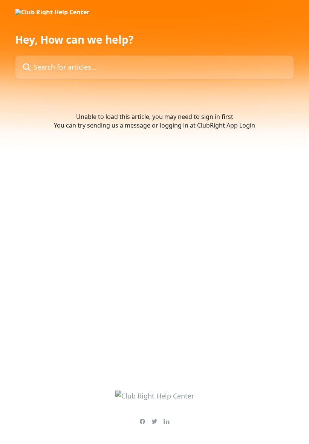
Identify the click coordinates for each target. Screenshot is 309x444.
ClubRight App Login (226, 125)
